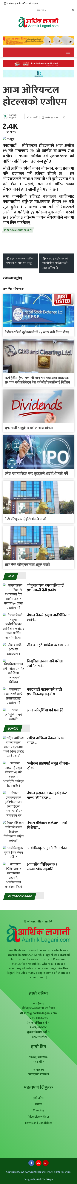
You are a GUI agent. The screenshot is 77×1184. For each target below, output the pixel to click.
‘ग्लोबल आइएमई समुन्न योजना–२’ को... (48, 765)
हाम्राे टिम (38, 1046)
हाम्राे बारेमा (38, 993)
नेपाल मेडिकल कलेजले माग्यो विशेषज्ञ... (47, 825)
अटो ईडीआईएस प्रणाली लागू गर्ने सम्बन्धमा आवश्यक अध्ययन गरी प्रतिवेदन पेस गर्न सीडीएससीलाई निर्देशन (37, 380)
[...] (45, 977)
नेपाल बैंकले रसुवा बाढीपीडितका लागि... (49, 617)
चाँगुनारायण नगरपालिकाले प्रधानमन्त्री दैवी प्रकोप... (46, 587)
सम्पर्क (38, 1104)
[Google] (46, 1164)
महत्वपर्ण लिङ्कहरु (38, 1087)
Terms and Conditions (38, 1122)
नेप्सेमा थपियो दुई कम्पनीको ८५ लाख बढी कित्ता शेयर (37, 332)
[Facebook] (31, 1164)
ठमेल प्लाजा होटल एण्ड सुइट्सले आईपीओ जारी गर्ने (36, 473)
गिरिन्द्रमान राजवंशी (38, 1074)
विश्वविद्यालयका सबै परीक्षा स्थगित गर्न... (45, 663)
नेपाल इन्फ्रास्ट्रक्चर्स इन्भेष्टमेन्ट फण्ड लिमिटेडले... (47, 795)
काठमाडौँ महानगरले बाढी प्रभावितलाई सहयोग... (44, 691)
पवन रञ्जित (38, 1061)
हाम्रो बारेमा (38, 1098)
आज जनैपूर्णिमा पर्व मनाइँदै (45, 710)
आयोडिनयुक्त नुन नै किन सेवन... (48, 848)
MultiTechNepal (45, 1179)
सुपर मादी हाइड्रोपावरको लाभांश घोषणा (29, 428)
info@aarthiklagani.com (40, 1013)
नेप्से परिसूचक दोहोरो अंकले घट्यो (25, 519)
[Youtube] (38, 1164)
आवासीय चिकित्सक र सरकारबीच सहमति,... (42, 866)
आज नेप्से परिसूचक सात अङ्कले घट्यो (27, 565)
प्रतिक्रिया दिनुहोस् (12, 278)
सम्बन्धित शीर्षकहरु (13, 288)
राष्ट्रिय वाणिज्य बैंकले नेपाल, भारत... (46, 740)
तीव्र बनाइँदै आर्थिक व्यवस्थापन (48, 645)
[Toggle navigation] (68, 52)
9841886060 (40, 1017)
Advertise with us (39, 1116)
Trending (38, 1110)
